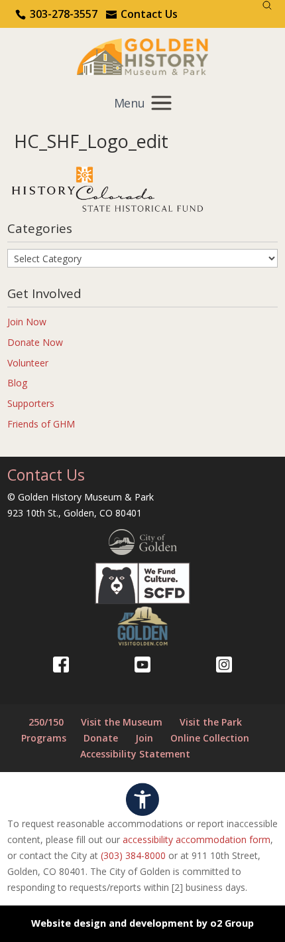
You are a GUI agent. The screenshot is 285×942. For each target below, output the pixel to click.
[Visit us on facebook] (61, 664)
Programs (43, 738)
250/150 (46, 722)
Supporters (30, 403)
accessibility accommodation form (196, 839)
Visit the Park (211, 722)
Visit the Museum (121, 722)
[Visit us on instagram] (224, 664)
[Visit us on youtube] (142, 664)
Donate (101, 738)
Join (144, 738)
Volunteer (27, 362)
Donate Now (35, 342)
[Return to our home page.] (143, 55)
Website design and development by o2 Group (142, 923)
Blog (17, 382)
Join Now (26, 321)
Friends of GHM (41, 424)
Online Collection (209, 738)
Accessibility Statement (135, 753)
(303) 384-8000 (133, 855)
